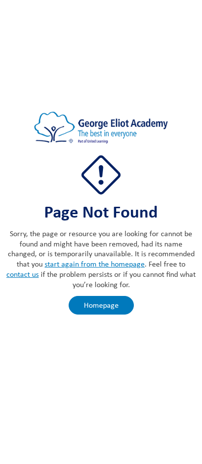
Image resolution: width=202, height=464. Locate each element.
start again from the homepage (95, 264)
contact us (22, 274)
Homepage (101, 305)
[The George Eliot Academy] (101, 132)
